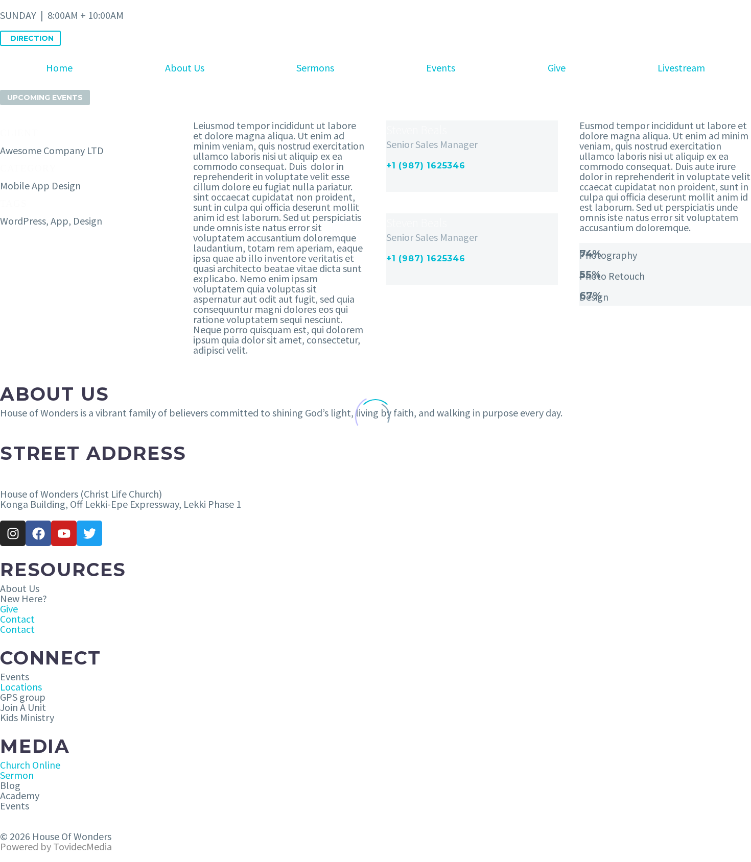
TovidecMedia (82, 846)
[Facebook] (393, 186)
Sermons (315, 67)
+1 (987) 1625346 (425, 165)
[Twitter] (89, 533)
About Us (184, 67)
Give (557, 67)
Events (440, 67)
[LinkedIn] (419, 186)
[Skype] (446, 186)
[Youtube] (64, 533)
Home (59, 67)
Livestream (681, 67)
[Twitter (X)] (406, 186)
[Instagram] (433, 186)
